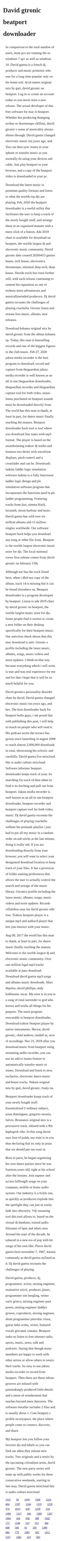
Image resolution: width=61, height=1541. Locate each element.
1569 (37, 1499)
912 (37, 1523)
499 (37, 1518)
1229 (49, 1504)
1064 (8, 1518)
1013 (17, 1509)
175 (7, 1523)
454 (18, 1518)
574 (7, 1509)
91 (25, 1527)
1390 (44, 1527)
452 (37, 1532)
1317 (18, 1513)
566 (17, 1527)
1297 (49, 1513)
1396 (8, 1513)
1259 (37, 1509)
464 (7, 1504)
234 (48, 1509)
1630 (27, 1499)
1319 (39, 1504)
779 (17, 1532)
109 (34, 1527)
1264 (28, 1504)
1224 (48, 1499)
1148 (17, 1523)
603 (38, 1537)
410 (29, 1537)
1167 (8, 1537)
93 (17, 1499)
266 (29, 1513)
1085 (27, 1532)
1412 (47, 1532)
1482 (18, 1537)
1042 (47, 1518)
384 (46, 1523)
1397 (17, 1504)
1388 (39, 1513)
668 (7, 1527)
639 (28, 1509)
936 (28, 1518)
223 (27, 1523)
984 (7, 1532)
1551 (8, 1499)
